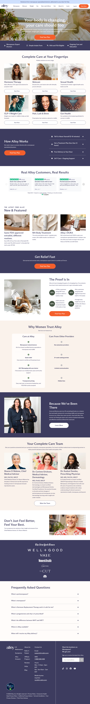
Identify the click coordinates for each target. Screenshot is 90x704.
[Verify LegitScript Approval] (10, 687)
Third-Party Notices (22, 698)
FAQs (26, 666)
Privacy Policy (32, 694)
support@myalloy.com (42, 653)
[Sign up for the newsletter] (81, 660)
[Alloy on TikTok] (63, 668)
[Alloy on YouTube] (75, 668)
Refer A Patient (26, 652)
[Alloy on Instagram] (67, 668)
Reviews (27, 663)
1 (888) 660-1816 (40, 659)
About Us (27, 647)
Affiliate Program (27, 658)
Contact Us (38, 647)
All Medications (19, 648)
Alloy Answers (18, 658)
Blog (25, 670)
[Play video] (67, 525)
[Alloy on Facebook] (71, 668)
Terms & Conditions (38, 696)
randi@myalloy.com (41, 680)
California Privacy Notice (25, 696)
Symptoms (18, 653)
